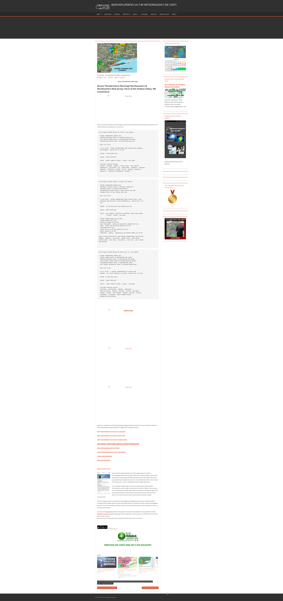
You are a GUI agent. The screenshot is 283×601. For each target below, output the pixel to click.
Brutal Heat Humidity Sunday (149, 588)
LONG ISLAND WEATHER (104, 456)
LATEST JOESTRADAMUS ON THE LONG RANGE (111, 452)
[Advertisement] (141, 27)
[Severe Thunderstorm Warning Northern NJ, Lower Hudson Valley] (148, 562)
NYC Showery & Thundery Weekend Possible (175, 85)
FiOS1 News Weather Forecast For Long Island (111, 431)
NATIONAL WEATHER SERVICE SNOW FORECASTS (118, 444)
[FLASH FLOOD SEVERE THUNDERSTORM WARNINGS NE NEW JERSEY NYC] (127, 562)
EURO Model (144, 14)
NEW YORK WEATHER (103, 460)
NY (118, 77)
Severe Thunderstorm (147, 581)
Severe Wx (154, 14)
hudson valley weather (115, 581)
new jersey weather (126, 581)
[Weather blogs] (173, 205)
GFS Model (117, 14)
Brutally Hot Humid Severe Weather (107, 588)
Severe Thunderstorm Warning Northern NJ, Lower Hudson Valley (147, 569)
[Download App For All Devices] (175, 157)
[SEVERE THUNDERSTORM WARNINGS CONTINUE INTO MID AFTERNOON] (106, 562)
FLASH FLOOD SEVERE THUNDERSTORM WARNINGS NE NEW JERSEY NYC (127, 570)
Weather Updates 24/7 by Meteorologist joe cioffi (144, 5)
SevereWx (122, 77)
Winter (135, 14)
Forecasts (126, 14)
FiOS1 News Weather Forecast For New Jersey (111, 435)
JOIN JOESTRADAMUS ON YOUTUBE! (108, 448)
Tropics (174, 14)
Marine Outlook (164, 14)
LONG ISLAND (107, 14)
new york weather (136, 581)
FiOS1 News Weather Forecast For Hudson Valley (112, 440)
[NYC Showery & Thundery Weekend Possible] (175, 98)
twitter (134, 501)
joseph (111, 77)
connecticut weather (103, 581)
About (98, 14)
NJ (116, 77)
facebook (126, 501)
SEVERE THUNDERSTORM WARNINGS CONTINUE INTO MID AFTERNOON (106, 569)
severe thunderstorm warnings (105, 583)
